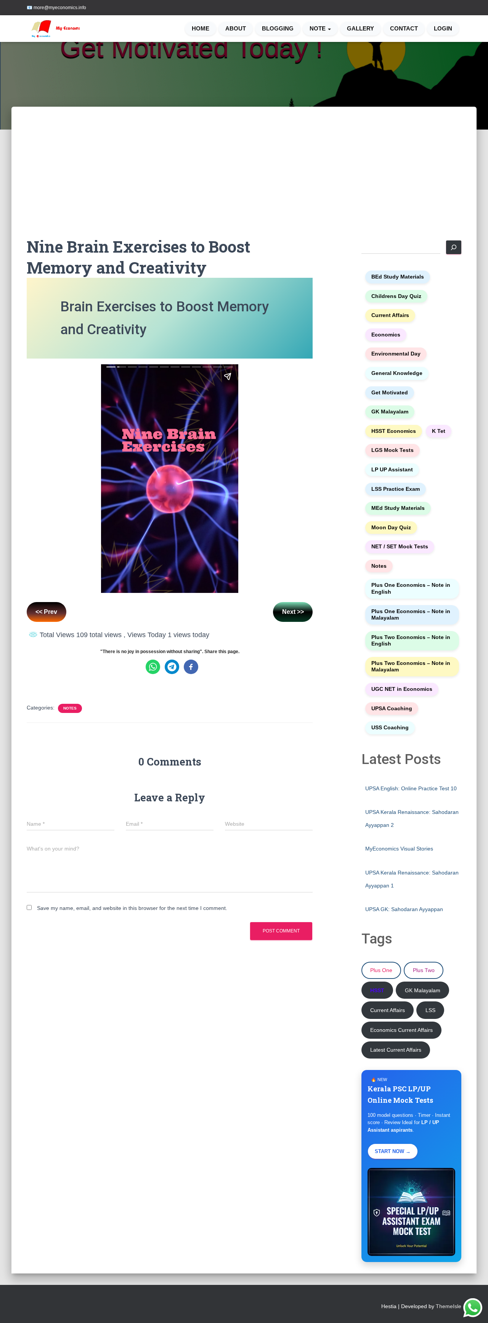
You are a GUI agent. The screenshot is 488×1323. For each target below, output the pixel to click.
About (235, 29)
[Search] (453, 247)
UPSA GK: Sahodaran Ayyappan (404, 909)
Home (200, 29)
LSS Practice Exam (395, 489)
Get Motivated (389, 393)
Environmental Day (396, 354)
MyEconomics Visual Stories (399, 849)
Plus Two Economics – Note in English (410, 640)
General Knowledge (396, 373)
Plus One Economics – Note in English (410, 588)
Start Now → (393, 1151)
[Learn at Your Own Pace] (58, 28)
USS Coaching (390, 727)
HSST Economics (393, 431)
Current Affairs (390, 315)
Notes (70, 708)
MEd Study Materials (398, 508)
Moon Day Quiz (391, 527)
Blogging (278, 29)
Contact (404, 29)
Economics (385, 335)
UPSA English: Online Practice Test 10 (411, 788)
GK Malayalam (389, 412)
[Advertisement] (244, 179)
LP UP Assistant (392, 469)
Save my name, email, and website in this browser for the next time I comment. (132, 908)
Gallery (360, 29)
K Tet (438, 431)
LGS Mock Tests (392, 450)
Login (443, 29)
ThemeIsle (448, 1306)
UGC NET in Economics (401, 689)
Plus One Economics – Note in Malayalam (410, 615)
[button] (329, 29)
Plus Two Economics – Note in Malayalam (410, 666)
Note (318, 29)
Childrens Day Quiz (396, 296)
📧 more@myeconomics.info (56, 7)
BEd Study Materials (397, 277)
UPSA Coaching (391, 708)
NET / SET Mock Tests (399, 546)
